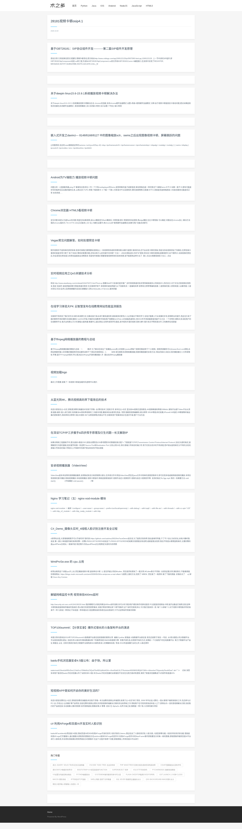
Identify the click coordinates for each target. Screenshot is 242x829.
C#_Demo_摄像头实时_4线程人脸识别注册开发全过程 (84, 528)
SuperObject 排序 (120, 770)
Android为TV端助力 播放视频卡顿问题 (74, 177)
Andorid (112, 6)
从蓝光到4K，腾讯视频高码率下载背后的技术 (79, 399)
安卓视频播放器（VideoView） (70, 465)
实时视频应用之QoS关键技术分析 (71, 273)
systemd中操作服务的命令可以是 (108, 775)
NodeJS (123, 6)
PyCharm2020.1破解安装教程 (163, 770)
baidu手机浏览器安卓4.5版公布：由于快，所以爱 (81, 660)
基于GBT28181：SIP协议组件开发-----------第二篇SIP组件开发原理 (92, 48)
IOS (102, 6)
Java (94, 6)
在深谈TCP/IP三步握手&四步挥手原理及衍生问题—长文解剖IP (89, 432)
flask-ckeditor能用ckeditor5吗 (140, 775)
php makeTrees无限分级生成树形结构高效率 (138, 765)
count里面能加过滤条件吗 (171, 765)
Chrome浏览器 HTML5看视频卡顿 (71, 210)
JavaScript (137, 6)
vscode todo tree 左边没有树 (102, 765)
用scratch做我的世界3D (62, 770)
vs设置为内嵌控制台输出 (62, 775)
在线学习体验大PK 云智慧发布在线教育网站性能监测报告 (86, 306)
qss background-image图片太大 (160, 779)
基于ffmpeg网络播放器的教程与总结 (73, 339)
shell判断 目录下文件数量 (101, 779)
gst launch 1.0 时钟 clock (171, 775)
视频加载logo (59, 372)
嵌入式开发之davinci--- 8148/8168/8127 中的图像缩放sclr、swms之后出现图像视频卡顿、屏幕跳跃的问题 (115, 135)
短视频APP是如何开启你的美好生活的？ (76, 690)
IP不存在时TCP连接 (78, 779)
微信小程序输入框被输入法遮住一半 (66, 784)
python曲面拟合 (83, 775)
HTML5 (149, 6)
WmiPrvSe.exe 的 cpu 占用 (67, 561)
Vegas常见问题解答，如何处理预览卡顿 (75, 240)
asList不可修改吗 (140, 770)
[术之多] (57, 5)
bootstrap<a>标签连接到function (92, 770)
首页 (74, 6)
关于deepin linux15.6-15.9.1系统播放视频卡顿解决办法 (84, 93)
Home (49, 812)
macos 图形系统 (59, 779)
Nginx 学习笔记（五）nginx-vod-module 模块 (78, 498)
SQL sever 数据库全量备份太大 (128, 779)
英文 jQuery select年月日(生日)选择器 (68, 765)
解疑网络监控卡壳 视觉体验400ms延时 (74, 594)
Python (84, 6)
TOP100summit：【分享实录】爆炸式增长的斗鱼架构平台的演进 (90, 627)
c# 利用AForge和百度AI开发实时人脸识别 (76, 723)
